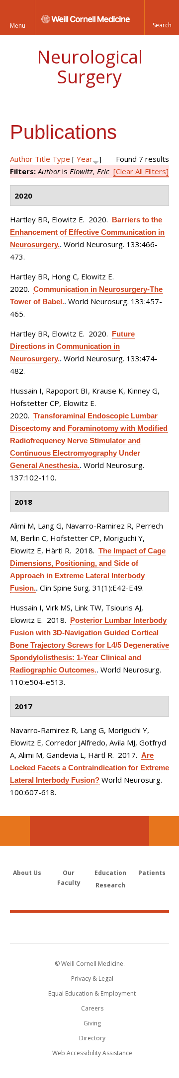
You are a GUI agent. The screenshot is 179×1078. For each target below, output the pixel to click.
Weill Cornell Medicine (89, 928)
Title (42, 159)
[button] (161, 17)
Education (110, 873)
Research (110, 885)
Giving (92, 1023)
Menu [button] (17, 25)
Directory (92, 1038)
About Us (27, 873)
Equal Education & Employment (92, 993)
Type (61, 159)
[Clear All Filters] (141, 171)
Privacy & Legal (92, 978)
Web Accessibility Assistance (92, 1053)
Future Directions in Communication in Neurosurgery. (72, 346)
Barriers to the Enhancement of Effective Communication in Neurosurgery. (87, 232)
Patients (152, 873)
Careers (92, 1008)
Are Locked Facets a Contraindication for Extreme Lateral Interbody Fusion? (89, 767)
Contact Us (164, 831)
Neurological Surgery (90, 67)
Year (84, 159)
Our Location (15, 831)
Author (21, 159)
